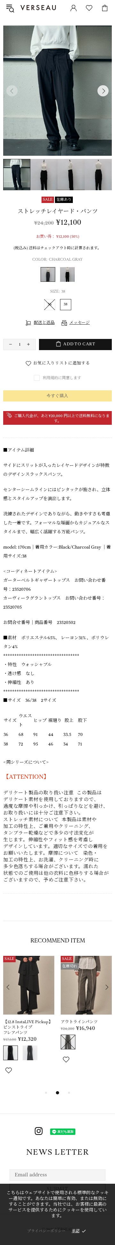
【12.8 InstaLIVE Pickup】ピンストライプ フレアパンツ (28, 1027)
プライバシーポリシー (46, 1231)
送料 (32, 248)
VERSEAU (39, 8)
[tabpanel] (28, 1022)
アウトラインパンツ (79, 1022)
